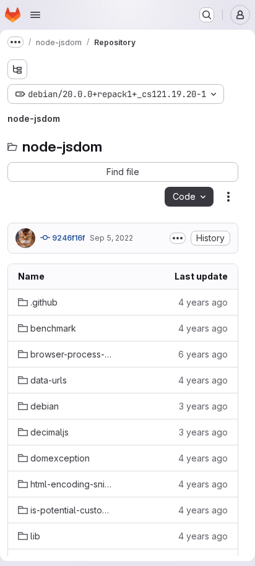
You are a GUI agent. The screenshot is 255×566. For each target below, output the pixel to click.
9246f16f (67, 237)
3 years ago (203, 406)
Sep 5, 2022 (111, 237)
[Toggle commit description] (178, 238)
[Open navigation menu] (35, 15)
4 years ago (203, 302)
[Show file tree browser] (17, 69)
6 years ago (203, 354)
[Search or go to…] (206, 14)
